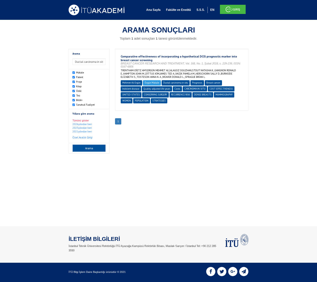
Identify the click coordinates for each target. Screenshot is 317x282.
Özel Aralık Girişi (82, 137)
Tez (78, 95)
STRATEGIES (159, 100)
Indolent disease (130, 88)
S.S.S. (200, 9)
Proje (79, 81)
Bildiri (79, 100)
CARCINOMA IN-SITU (194, 88)
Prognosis (197, 82)
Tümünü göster (80, 120)
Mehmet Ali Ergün (131, 82)
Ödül (78, 91)
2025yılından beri (82, 127)
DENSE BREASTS (203, 94)
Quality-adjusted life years (156, 88)
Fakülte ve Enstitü (178, 9)
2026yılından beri (82, 124)
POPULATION (141, 100)
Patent (79, 77)
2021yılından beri (82, 131)
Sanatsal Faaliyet (85, 104)
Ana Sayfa (153, 9)
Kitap (79, 86)
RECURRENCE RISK (180, 94)
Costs (177, 88)
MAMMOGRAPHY (224, 94)
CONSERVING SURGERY (155, 94)
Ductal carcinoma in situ (175, 82)
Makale (80, 72)
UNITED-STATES (131, 94)
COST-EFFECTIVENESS (221, 88)
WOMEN (126, 100)
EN (212, 9)
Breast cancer (213, 82)
